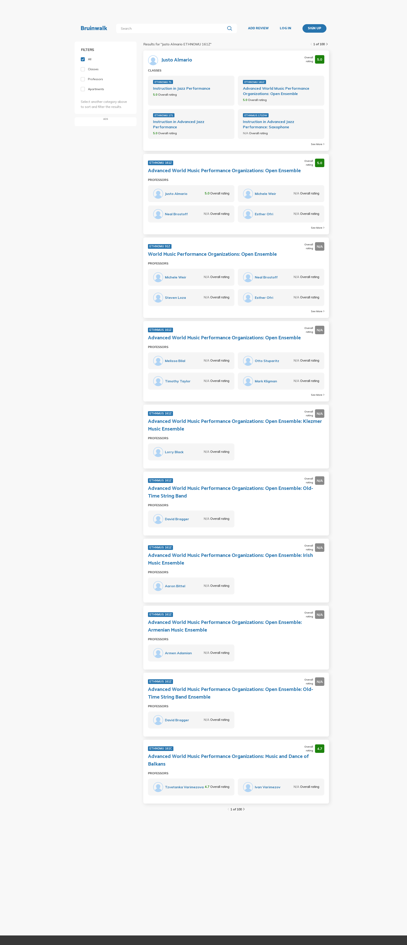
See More (316, 144)
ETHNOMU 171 (164, 115)
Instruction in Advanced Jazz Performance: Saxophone (268, 124)
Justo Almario (177, 60)
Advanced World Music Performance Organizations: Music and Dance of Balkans (228, 760)
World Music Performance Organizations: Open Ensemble (212, 254)
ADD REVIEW (258, 28)
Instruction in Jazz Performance (181, 88)
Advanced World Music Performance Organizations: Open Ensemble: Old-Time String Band (230, 492)
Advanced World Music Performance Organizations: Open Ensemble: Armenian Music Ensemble (225, 626)
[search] (171, 28)
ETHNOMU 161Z (254, 82)
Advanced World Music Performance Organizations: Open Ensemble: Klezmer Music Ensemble (235, 425)
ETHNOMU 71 (163, 82)
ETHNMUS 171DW (255, 115)
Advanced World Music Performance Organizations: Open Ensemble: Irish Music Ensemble (230, 559)
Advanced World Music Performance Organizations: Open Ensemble (276, 91)
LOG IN (285, 28)
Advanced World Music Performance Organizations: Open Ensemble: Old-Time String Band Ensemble (230, 693)
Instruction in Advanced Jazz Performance (178, 124)
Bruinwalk (94, 28)
